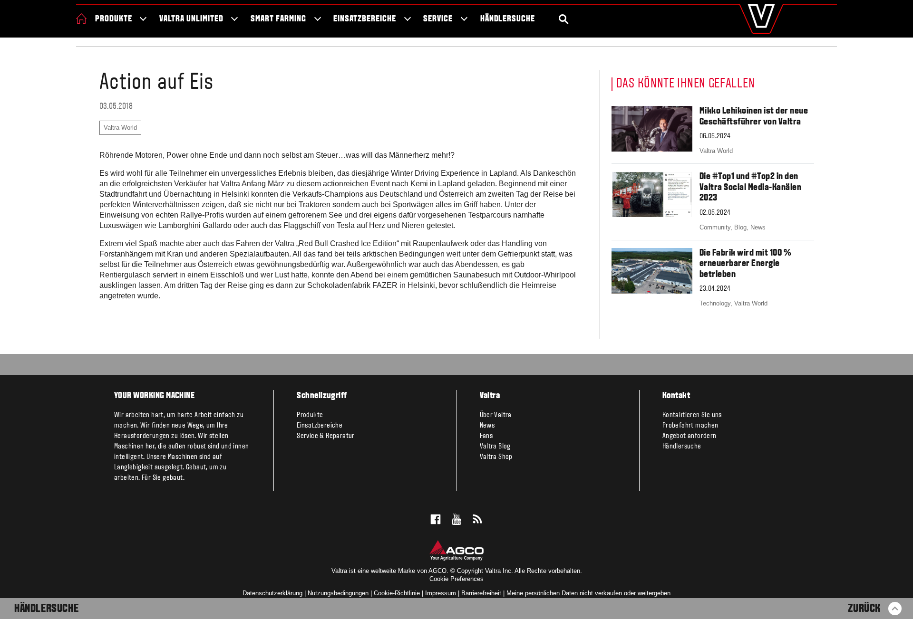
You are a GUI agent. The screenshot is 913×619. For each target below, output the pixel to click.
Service (438, 19)
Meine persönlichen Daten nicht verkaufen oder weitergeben (588, 593)
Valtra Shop (496, 457)
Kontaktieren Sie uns (692, 415)
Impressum (440, 593)
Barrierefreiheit (481, 593)
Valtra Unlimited (191, 19)
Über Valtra (496, 415)
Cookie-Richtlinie (397, 593)
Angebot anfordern (689, 436)
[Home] (81, 18)
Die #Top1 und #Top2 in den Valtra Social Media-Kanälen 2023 (750, 187)
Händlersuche (507, 19)
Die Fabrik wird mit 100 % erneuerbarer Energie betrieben (745, 264)
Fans (486, 436)
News (487, 425)
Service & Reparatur (326, 436)
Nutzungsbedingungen (338, 593)
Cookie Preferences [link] (456, 578)
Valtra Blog (495, 446)
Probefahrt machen (690, 425)
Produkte (113, 19)
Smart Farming (278, 19)
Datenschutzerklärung (272, 593)
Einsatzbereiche (364, 19)
